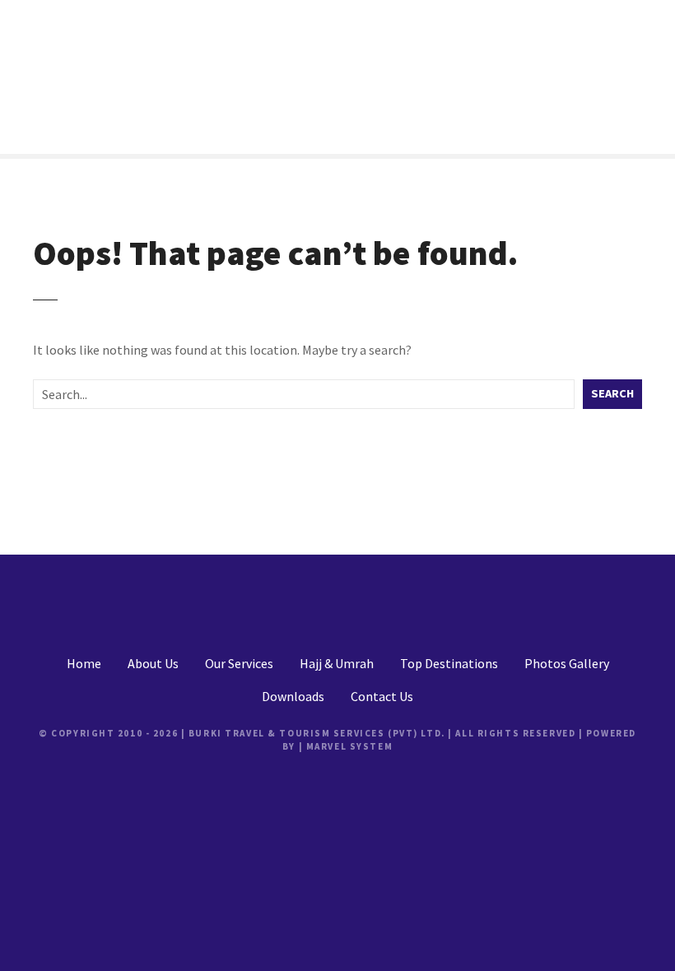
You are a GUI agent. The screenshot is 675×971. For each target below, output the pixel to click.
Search (612, 393)
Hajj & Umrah (337, 663)
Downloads (293, 696)
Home (84, 663)
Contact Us (382, 696)
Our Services (239, 663)
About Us (153, 663)
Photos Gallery (566, 663)
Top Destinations (449, 663)
